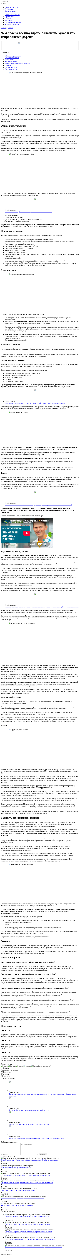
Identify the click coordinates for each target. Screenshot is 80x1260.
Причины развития (12, 58)
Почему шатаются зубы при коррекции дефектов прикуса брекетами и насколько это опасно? (38, 505)
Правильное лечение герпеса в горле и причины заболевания (27, 1216)
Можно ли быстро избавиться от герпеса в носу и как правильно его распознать (33, 1247)
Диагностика (9, 60)
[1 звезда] (4, 1066)
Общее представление (13, 56)
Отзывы (8, 65)
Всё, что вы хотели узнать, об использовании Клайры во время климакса (27, 1183)
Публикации (9, 17)
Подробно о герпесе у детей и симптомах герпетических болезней (28, 1232)
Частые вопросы (11, 67)
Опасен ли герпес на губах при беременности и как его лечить (27, 1224)
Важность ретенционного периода (17, 63)
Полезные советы (11, 69)
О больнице (9, 9)
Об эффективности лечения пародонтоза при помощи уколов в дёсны (26, 1175)
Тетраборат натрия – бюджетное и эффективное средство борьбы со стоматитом (29, 1160)
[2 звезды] (12, 1066)
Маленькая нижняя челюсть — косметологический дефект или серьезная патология (35, 403)
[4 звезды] (27, 1066)
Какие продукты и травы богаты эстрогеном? (17, 1205)
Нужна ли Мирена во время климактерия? (16, 1167)
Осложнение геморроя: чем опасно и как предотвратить (29, 1124)
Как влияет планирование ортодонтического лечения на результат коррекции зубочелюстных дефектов (42, 607)
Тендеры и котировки (12, 24)
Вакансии (8, 20)
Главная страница (11, 7)
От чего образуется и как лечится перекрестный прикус (29, 1110)
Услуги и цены (10, 11)
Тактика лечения (11, 61)
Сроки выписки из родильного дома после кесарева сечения (22, 1198)
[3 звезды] (20, 1066)
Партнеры (8, 18)
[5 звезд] (34, 1066)
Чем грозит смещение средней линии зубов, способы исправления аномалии (36, 1138)
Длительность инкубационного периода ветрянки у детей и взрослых (30, 1239)
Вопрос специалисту (12, 15)
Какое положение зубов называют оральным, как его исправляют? (28, 212)
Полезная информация (13, 22)
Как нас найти (10, 13)
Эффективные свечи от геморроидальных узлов (18, 1190)
